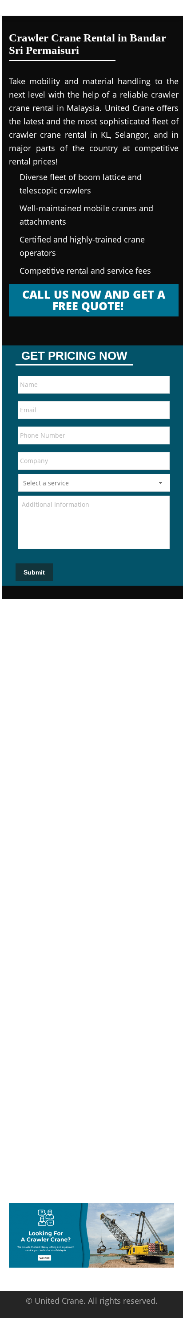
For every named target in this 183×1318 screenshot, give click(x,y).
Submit (34, 572)
